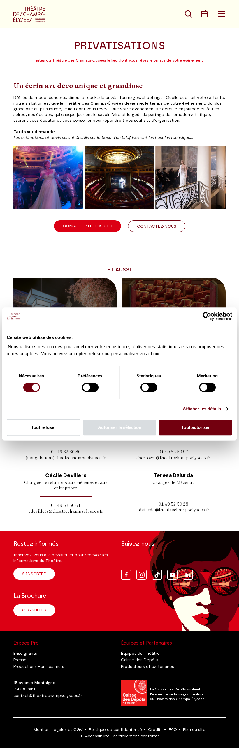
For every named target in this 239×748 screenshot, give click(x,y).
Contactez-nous (156, 226)
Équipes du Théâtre (140, 654)
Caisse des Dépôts (139, 660)
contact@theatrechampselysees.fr (47, 696)
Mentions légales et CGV (58, 730)
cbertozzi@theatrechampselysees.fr (173, 457)
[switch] (90, 387)
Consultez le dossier (87, 226)
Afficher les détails (202, 408)
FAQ (173, 730)
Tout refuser (43, 427)
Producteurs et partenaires (147, 667)
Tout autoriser (195, 427)
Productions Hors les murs (38, 667)
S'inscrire (34, 574)
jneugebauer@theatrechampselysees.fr (66, 457)
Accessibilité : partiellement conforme (122, 736)
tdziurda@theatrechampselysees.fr (173, 509)
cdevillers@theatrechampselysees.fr (66, 511)
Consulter (34, 610)
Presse (20, 660)
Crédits (155, 730)
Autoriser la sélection (119, 427)
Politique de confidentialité (115, 730)
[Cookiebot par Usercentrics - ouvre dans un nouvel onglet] (206, 316)
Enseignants (25, 654)
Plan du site (194, 730)
